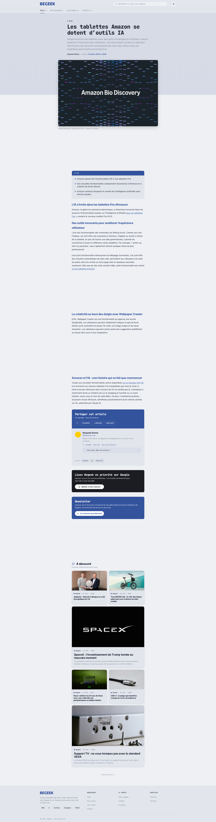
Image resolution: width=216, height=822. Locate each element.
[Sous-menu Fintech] (91, 10)
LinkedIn (98, 423)
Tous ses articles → (109, 445)
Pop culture (55, 10)
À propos (122, 805)
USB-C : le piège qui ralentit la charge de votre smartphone (124, 697)
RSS (43, 808)
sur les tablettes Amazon (83, 269)
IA (92, 460)
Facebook (86, 423)
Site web (96, 445)
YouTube (57, 808)
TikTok (77, 808)
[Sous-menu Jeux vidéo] (78, 10)
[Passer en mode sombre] (173, 3)
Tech (42, 10)
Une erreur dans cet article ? (98, 450)
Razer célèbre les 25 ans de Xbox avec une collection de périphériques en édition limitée (88, 698)
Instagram (67, 808)
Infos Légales (123, 797)
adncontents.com (60, 819)
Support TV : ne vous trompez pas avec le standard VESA (107, 755)
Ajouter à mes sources (90, 487)
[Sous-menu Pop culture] (62, 10)
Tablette (99, 460)
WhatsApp (110, 423)
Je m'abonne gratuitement (91, 513)
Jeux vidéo (71, 10)
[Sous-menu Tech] (46, 10)
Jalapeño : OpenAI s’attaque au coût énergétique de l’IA (89, 598)
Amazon (85, 460)
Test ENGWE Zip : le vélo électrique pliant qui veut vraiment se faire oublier (126, 599)
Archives (153, 797)
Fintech (85, 10)
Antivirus (153, 801)
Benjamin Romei (73, 54)
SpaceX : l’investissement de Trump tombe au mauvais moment (103, 656)
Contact (121, 801)
